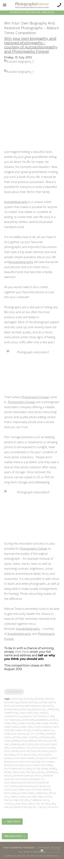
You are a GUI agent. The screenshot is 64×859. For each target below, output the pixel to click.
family (14, 723)
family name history (46, 723)
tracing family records (17, 800)
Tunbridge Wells (40, 800)
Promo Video (11, 772)
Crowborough (12, 716)
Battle (7, 705)
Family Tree (26, 727)
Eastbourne (28, 720)
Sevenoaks (41, 793)
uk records (21, 803)
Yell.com (37, 807)
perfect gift (24, 747)
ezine (7, 723)
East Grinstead (12, 720)
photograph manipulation (27, 758)
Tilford (48, 796)
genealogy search (14, 733)
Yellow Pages (50, 807)
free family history (20, 730)
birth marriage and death (39, 705)
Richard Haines (26, 793)
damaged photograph (34, 716)
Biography (18, 705)
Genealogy (48, 730)
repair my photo (29, 782)
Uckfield (8, 803)
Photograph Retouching (18, 768)
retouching (10, 793)
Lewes (7, 740)
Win (53, 803)
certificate (53, 709)
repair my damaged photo (27, 775)
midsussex (40, 744)
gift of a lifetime (35, 733)
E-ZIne (51, 716)
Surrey (13, 796)
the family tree (35, 796)
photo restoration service (34, 751)
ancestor (16, 698)
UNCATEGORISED (14, 691)
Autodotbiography (16, 202)
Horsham (44, 737)
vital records (42, 803)
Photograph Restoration (26, 761)
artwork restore (28, 702)
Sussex (21, 796)
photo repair (11, 751)
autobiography (47, 702)
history (16, 737)
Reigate (8, 775)
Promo (52, 768)
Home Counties (29, 737)
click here (22, 651)
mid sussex (27, 744)
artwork (38, 698)
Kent (52, 737)
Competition (10, 713)
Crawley (43, 713)
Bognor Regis (11, 709)
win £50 (8, 807)
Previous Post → (14, 836)
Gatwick (36, 730)
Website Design (16, 855)
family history (26, 723)
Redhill (41, 772)
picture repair (40, 768)
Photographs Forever (35, 397)
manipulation (19, 740)
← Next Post (12, 821)
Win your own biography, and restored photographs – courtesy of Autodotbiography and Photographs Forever (30, 44)
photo (35, 747)
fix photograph (42, 727)
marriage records (38, 740)
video (31, 803)
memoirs (15, 744)
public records (27, 772)
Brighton (26, 709)
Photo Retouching (26, 754)
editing (54, 720)
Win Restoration (22, 807)
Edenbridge (42, 720)
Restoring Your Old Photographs (32, 789)
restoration (26, 786)
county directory (28, 713)
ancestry (28, 698)
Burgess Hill (39, 709)
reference (51, 772)
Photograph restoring (40, 765)
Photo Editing (47, 747)
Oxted (13, 747)
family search (11, 727)
